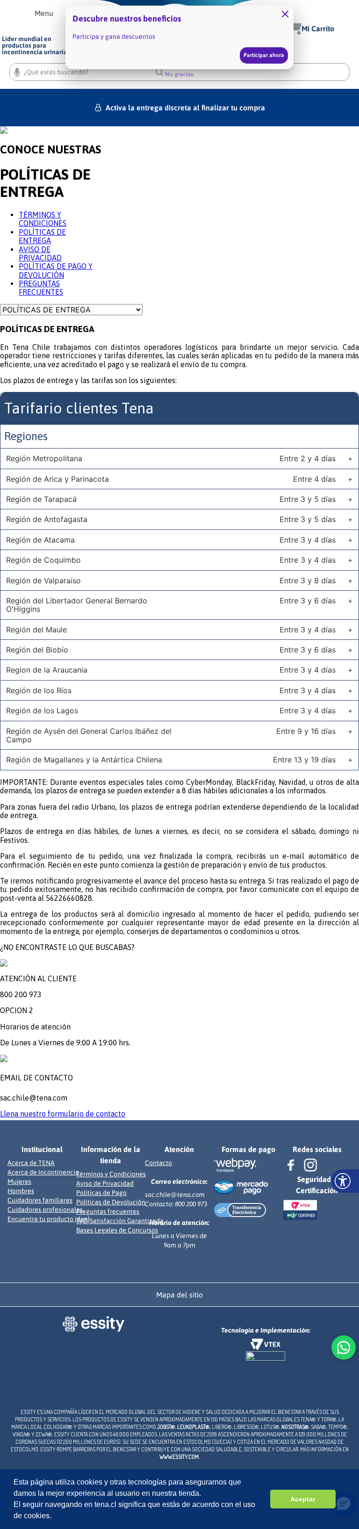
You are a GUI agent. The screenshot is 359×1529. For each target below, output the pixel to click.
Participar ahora (264, 55)
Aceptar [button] (302, 1499)
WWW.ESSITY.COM (179, 1456)
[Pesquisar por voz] (17, 71)
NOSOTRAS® (295, 1426)
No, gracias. (179, 74)
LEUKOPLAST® (193, 1426)
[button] (44, 13)
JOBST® (166, 1426)
